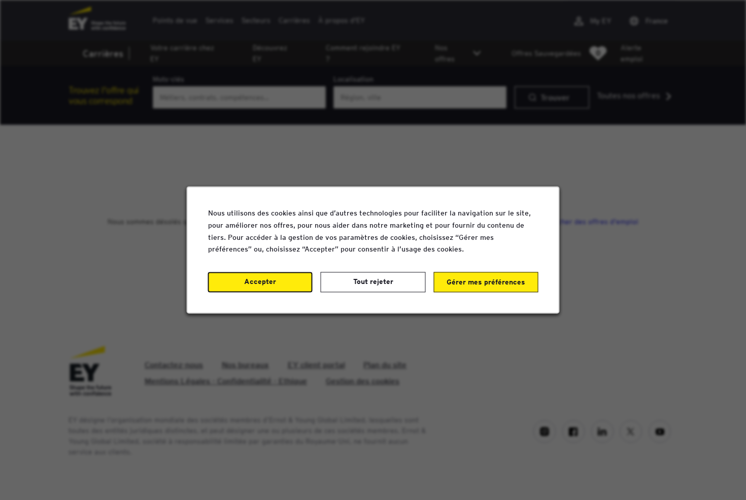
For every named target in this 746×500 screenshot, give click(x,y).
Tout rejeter (373, 282)
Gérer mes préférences (486, 282)
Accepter (260, 282)
